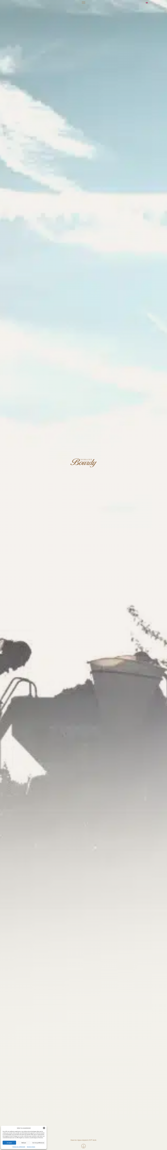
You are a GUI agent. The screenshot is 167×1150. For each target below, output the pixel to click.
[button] (44, 1128)
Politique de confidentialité (18, 1147)
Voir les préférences (38, 1143)
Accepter (9, 1143)
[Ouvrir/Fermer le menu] (83, 3)
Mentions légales (31, 1147)
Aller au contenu (83, 1146)
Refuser (23, 1143)
